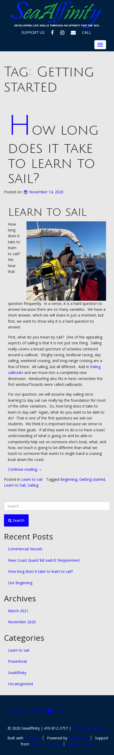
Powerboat (17, 661)
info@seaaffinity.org (89, 728)
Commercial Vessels (25, 548)
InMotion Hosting (45, 744)
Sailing (33, 485)
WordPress (77, 737)
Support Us (33, 32)
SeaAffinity (17, 672)
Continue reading (25, 469)
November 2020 (22, 621)
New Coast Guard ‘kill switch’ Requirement (44, 560)
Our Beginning (20, 582)
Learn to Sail (14, 485)
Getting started (92, 479)
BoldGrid (31, 737)
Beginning (68, 479)
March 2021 (18, 610)
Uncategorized (20, 683)
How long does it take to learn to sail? (53, 154)
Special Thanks (80, 744)
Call (86, 32)
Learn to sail (31, 479)
